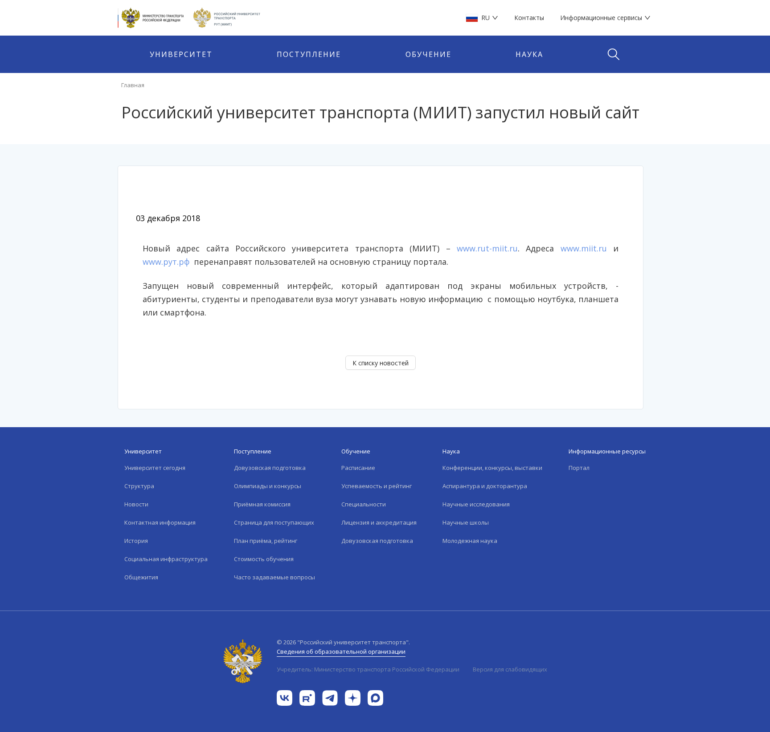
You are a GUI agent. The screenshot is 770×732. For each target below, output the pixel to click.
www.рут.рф (166, 261)
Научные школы (465, 522)
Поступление (309, 54)
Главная (132, 85)
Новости (136, 504)
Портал (579, 468)
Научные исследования (476, 504)
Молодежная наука (469, 541)
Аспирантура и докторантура (484, 486)
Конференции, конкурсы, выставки (492, 468)
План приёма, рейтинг (265, 541)
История (136, 541)
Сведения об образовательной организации (341, 651)
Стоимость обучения (264, 559)
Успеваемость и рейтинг (376, 486)
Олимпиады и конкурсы (267, 486)
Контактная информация (160, 522)
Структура (139, 486)
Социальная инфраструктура (166, 559)
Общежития (141, 577)
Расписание (358, 468)
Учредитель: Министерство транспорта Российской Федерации (368, 669)
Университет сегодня (154, 468)
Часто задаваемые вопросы (274, 577)
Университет (181, 54)
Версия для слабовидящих (510, 669)
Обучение (428, 54)
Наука (529, 54)
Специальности (363, 504)
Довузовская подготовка (270, 468)
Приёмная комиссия (262, 504)
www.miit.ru (584, 248)
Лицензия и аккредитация (379, 522)
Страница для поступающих (274, 522)
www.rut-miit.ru (487, 248)
